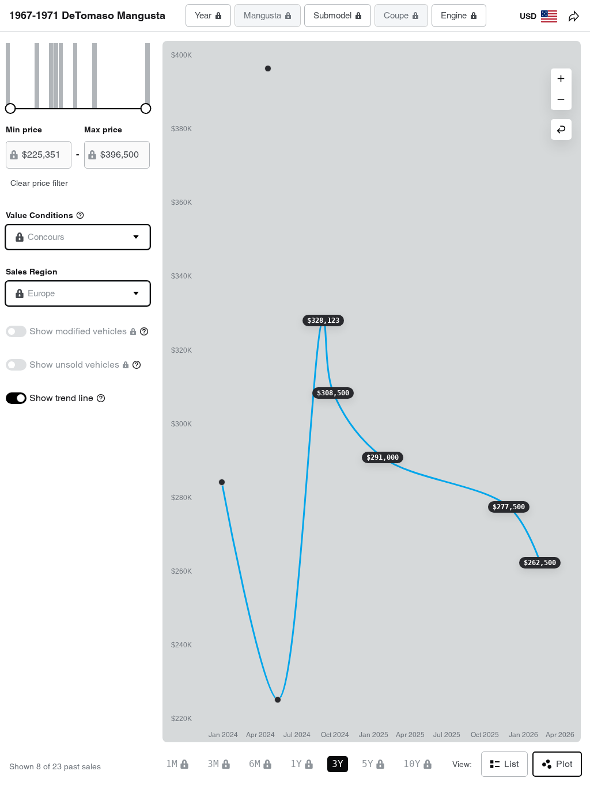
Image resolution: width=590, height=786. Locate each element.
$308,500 (333, 393)
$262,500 (540, 563)
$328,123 (323, 320)
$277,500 (509, 507)
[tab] (208, 15)
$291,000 (382, 457)
